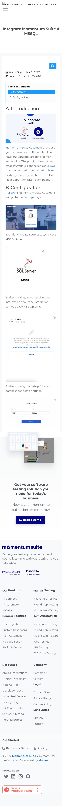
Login (11, 192)
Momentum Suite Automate (24, 147)
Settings (29, 197)
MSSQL (51, 165)
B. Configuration (19, 97)
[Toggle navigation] (5, 8)
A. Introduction (18, 91)
